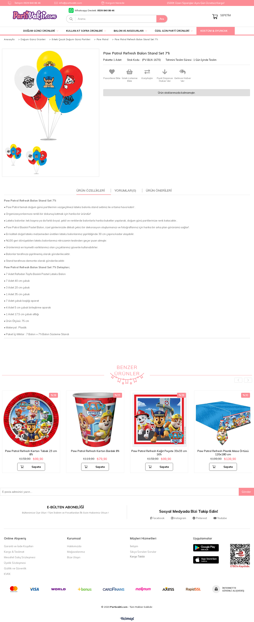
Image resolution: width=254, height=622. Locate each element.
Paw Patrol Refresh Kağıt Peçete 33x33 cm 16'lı (159, 452)
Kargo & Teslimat (14, 551)
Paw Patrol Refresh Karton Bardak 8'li (95, 451)
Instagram (179, 518)
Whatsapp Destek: (94, 10)
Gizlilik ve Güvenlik (15, 568)
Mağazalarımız (76, 551)
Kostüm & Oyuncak (213, 30)
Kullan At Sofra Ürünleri (84, 30)
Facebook (158, 518)
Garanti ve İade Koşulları (18, 546)
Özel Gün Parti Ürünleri (172, 30)
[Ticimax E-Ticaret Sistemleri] (127, 619)
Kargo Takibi (137, 556)
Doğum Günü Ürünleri (39, 30)
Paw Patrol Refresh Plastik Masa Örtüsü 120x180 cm (223, 452)
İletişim (134, 546)
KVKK (7, 573)
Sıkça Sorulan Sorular (143, 551)
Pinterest (201, 518)
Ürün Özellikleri (90, 190)
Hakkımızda (74, 546)
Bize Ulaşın (73, 557)
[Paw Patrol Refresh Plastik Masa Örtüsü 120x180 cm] (223, 419)
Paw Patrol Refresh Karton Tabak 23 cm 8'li (31, 452)
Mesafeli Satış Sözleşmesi (19, 557)
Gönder (246, 491)
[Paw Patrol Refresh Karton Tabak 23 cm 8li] (31, 419)
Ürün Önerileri (159, 190)
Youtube (221, 518)
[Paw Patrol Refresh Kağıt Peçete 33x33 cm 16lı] (159, 419)
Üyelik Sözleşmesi (15, 562)
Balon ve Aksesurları (129, 30)
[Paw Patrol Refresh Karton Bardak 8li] (95, 419)
